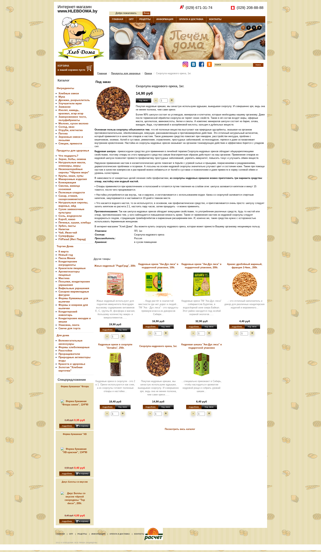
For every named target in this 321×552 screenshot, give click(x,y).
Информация (98, 534)
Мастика (64, 278)
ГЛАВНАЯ (117, 19)
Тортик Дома (65, 246)
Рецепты (82, 534)
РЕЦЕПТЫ (145, 19)
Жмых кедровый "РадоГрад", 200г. (115, 265)
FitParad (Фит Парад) (72, 239)
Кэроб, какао (67, 219)
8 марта (64, 251)
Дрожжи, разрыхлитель (74, 100)
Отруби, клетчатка (71, 130)
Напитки (64, 229)
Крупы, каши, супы (71, 175)
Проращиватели (69, 353)
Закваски (65, 106)
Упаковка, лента (69, 324)
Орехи (148, 73)
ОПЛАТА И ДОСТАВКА (191, 19)
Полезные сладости (72, 192)
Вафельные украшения (74, 288)
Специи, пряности (70, 143)
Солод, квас (66, 126)
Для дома (63, 335)
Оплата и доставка (120, 534)
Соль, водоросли (70, 215)
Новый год (66, 254)
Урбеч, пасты (67, 225)
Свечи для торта (69, 328)
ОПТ (131, 19)
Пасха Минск (67, 258)
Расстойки (65, 350)
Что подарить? (68, 155)
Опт (71, 534)
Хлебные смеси (69, 93)
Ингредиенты (65, 88)
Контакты (139, 534)
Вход (146, 13)
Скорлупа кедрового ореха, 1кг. (158, 346)
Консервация (67, 182)
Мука (62, 96)
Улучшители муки (70, 103)
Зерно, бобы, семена (72, 159)
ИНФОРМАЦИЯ (164, 19)
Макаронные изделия (73, 179)
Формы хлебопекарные (74, 347)
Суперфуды (66, 235)
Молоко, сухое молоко (73, 123)
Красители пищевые (72, 268)
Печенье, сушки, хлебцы (75, 222)
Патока (63, 133)
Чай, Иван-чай (68, 232)
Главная (102, 73)
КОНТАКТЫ (215, 19)
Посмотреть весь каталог (180, 429)
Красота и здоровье (72, 363)
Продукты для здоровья (73, 150)
